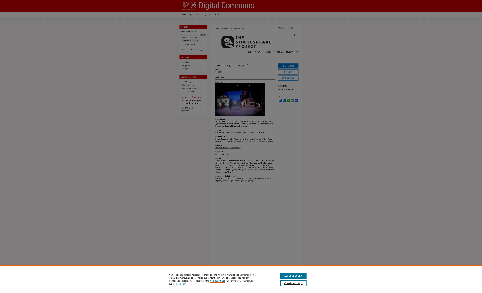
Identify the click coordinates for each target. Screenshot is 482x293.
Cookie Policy (179, 283)
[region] (241, 279)
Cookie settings (217, 280)
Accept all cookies (293, 275)
